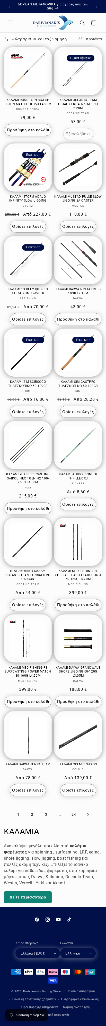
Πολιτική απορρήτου (81, 991)
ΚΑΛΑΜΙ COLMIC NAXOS (78, 764)
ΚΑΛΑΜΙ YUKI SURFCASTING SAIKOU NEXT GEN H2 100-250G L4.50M (28, 478)
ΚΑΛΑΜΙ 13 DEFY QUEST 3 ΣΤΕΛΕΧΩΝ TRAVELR (28, 291)
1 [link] (18, 814)
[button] (10, 23)
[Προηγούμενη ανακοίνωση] (9, 6)
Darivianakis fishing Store (42, 991)
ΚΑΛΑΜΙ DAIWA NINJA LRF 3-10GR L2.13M (78, 291)
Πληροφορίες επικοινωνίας (80, 999)
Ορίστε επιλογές (28, 226)
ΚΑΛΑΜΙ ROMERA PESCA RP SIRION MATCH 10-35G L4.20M (28, 102)
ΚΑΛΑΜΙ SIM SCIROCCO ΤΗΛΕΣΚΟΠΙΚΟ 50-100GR (28, 384)
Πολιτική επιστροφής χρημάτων (34, 999)
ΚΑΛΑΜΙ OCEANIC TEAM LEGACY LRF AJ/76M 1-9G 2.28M (78, 104)
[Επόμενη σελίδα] (87, 814)
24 (74, 814)
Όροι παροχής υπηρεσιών (39, 1007)
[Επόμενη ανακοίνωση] (96, 6)
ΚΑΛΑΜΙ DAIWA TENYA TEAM (27, 764)
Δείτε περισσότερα (28, 897)
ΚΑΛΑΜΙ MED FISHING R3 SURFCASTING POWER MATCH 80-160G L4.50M (28, 671)
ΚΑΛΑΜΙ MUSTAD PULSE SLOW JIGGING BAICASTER (78, 199)
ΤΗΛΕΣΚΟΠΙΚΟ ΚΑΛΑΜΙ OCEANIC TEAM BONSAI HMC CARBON (27, 575)
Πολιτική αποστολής (55, 1014)
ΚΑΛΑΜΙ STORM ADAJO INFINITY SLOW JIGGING (28, 199)
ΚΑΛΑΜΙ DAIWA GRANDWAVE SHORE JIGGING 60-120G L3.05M (78, 671)
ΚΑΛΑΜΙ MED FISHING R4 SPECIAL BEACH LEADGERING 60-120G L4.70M (78, 575)
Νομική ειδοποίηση (76, 1007)
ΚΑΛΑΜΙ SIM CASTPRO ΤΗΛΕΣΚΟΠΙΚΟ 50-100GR (78, 384)
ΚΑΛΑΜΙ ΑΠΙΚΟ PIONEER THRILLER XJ (78, 476)
